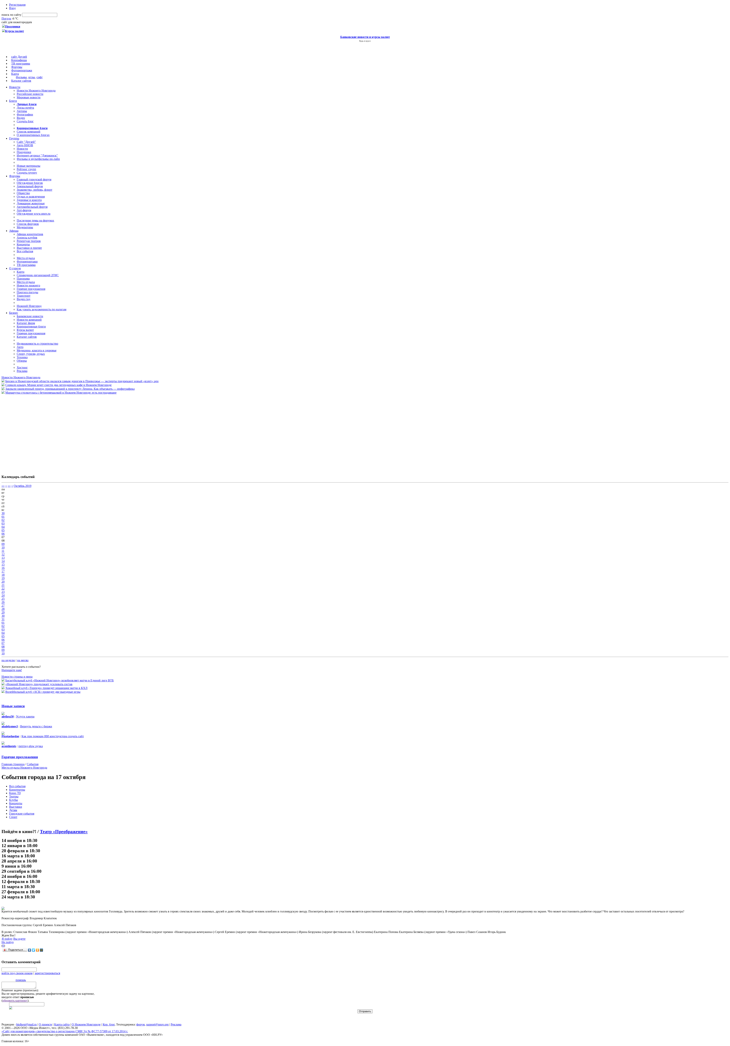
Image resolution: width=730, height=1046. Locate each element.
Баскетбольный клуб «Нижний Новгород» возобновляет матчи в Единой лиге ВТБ (59, 680)
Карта (15, 73)
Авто (20, 347)
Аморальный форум (30, 186)
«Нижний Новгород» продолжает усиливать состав (38, 684)
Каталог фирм (26, 323)
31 (3, 619)
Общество (23, 193)
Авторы (22, 111)
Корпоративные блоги (31, 326)
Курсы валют (25, 330)
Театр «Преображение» (64, 831)
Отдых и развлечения (31, 196)
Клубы (13, 800)
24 (3, 595)
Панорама (23, 278)
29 (3, 612)
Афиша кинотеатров (30, 234)
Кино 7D (15, 793)
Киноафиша (19, 60)
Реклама (22, 371)
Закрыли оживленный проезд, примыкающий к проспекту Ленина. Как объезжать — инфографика (70, 388)
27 (3, 605)
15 (3, 564)
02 (3, 520)
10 (3, 547)
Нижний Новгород (29, 306)
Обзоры (22, 360)
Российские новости (30, 94)
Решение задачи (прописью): (20, 990)
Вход (12, 8)
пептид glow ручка (30, 746)
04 (3, 527)
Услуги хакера (25, 716)
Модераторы (25, 227)
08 (3, 646)
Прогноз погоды (27, 292)
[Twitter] (34, 950)
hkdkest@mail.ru (26, 1024)
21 (3, 585)
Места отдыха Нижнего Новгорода (24, 767)
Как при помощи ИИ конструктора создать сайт (52, 736)
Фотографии (25, 114)
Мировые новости (28, 97)
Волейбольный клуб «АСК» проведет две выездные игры (42, 691)
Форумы (16, 67)
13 (3, 557)
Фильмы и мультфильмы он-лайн (38, 159)
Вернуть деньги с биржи (36, 726)
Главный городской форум (34, 179)
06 (3, 533)
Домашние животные (31, 203)
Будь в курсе (365, 41)
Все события (25, 251)
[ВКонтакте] (30, 950)
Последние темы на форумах (35, 220)
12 (3, 554)
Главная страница (13, 764)
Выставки (15, 806)
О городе (15, 268)
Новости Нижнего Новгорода (36, 90)
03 (3, 523)
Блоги (13, 100)
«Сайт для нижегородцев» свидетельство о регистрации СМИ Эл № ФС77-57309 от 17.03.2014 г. (65, 1031)
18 (3, 574)
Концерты (23, 244)
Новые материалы (28, 165)
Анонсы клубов (27, 237)
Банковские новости (30, 316)
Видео (21, 117)
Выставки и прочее (29, 247)
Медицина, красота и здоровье (36, 350)
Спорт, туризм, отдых (31, 353)
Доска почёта (25, 107)
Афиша (13, 230)
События (32, 764)
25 (3, 598)
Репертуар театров (29, 241)
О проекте (45, 1024)
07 (3, 643)
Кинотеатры (17, 789)
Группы (14, 138)
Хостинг (22, 367)
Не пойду (8, 942)
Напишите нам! (12, 670)
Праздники (24, 152)
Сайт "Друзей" (26, 141)
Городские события (21, 813)
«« (3, 485)
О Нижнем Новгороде (86, 1024)
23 (3, 591)
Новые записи (13, 706)
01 (3, 516)
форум (140, 1024)
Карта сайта (62, 1024)
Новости (14, 87)
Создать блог (25, 121)
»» (9, 485)
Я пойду (7, 938)
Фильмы (21, 77)
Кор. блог (109, 1024)
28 (3, 609)
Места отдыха (26, 258)
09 (3, 544)
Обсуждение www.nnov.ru (33, 213)
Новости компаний (29, 319)
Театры (13, 796)
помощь (21, 980)
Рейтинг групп (26, 169)
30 (3, 513)
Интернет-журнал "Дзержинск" (37, 155)
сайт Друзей (19, 56)
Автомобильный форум (32, 206)
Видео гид (23, 299)
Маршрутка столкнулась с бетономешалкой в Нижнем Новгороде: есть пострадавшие (61, 392)
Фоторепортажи (21, 70)
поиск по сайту (11, 14)
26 (3, 602)
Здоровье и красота (29, 200)
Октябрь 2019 (22, 485)
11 (3, 550)
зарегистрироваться (47, 973)
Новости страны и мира (17, 676)
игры (31, 77)
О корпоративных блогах (33, 135)
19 (3, 578)
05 (3, 530)
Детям (13, 810)
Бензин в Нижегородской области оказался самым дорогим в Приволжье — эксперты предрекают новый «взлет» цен (82, 381)
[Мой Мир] (42, 950)
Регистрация (17, 4)
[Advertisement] (24, 432)
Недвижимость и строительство (37, 343)
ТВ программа (20, 63)
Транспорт (23, 295)
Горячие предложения (31, 288)
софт (39, 77)
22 (3, 588)
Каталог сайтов (21, 80)
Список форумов (28, 223)
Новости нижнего (28, 285)
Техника (22, 357)
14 (3, 561)
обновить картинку (15, 1000)
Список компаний (28, 131)
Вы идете (19, 938)
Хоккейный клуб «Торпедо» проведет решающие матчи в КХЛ (46, 688)
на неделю (8, 660)
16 (3, 568)
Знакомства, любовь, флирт (34, 189)
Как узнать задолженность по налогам (41, 309)
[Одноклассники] (38, 950)
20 (3, 581)
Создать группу (27, 172)
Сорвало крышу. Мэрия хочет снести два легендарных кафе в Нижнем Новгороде (58, 385)
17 (3, 571)
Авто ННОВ (25, 145)
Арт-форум (24, 210)
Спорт (13, 817)
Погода (6, 18)
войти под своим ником (17, 973)
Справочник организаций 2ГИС (38, 275)
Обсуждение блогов (30, 182)
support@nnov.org (157, 1024)
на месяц (23, 660)
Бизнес (13, 312)
